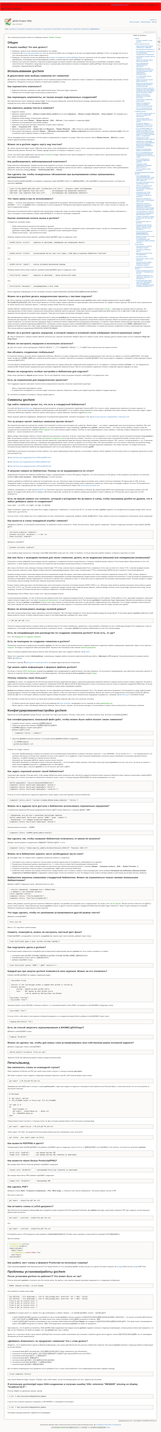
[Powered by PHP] (73, 1427)
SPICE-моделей (44, 430)
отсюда (119, 1266)
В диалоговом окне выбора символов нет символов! (144, 46)
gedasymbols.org (26, 408)
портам (107, 309)
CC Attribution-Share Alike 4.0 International (108, 1425)
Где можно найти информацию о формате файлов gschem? (144, 165)
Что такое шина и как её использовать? (143, 77)
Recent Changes (135, 22)
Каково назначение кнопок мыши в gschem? (144, 80)
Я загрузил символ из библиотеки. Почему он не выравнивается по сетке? (144, 125)
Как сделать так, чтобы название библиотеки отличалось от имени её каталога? (143, 194)
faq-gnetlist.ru (38, 29)
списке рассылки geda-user (32, 53)
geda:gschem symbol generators (37, 662)
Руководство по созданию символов (28, 637)
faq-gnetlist (21, 29)
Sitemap (154, 22)
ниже (89, 412)
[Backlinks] (159, 45)
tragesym (11, 647)
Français (58, 37)
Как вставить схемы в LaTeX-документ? (145, 259)
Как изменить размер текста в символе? (145, 57)
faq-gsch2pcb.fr (57, 29)
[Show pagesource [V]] (159, 38)
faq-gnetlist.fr (29, 29)
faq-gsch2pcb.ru (67, 29)
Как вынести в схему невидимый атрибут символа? (145, 138)
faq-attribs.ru (13, 29)
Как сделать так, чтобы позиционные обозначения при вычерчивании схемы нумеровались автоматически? (144, 71)
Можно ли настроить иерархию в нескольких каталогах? (143, 96)
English (51, 37)
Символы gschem (140, 111)
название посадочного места (55, 438)
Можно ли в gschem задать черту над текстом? (144, 60)
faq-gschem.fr (85, 29)
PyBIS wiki (18, 658)
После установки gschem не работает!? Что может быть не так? (145, 272)
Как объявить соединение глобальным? (144, 100)
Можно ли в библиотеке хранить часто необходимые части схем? (145, 200)
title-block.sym (124, 694)
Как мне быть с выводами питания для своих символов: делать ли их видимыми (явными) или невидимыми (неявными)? (145, 144)
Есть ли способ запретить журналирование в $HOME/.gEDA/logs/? (144, 233)
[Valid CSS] (92, 1427)
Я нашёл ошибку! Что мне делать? (144, 41)
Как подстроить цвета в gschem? (143, 222)
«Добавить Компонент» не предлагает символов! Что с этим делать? (145, 277)
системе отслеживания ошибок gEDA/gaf (63, 57)
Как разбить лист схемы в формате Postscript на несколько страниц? (144, 263)
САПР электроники (29, 671)
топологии (48, 155)
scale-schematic (64, 703)
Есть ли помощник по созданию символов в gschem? (143, 160)
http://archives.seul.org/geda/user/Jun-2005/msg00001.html (30, 457)
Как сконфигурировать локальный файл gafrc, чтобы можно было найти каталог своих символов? (145, 178)
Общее (137, 38)
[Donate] (64, 1427)
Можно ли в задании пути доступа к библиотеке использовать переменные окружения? (144, 188)
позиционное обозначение (48, 600)
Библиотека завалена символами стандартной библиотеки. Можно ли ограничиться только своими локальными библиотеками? (145, 206)
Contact (107, 1427)
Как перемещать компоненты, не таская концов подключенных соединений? (145, 53)
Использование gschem (142, 44)
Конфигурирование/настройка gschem (144, 173)
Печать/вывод (139, 244)
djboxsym (86, 652)
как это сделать (115, 903)
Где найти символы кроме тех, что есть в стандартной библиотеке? (145, 115)
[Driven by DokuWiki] (101, 1427)
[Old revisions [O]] (159, 41)
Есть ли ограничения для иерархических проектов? (144, 108)
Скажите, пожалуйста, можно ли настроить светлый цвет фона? (145, 218)
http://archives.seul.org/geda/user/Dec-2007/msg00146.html (30, 466)
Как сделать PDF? (141, 257)
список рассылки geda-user (90, 485)
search (152, 20)
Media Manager (145, 22)
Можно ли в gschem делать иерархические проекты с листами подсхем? (144, 85)
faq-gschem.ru (94, 29)
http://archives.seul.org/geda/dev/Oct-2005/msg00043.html (30, 462)
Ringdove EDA (119, 4)
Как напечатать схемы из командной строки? (144, 246)
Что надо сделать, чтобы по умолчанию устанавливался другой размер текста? (145, 213)
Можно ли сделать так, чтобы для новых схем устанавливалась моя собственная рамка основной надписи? (145, 239)
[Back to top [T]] (159, 48)
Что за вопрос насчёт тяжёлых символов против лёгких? (144, 120)
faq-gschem (76, 29)
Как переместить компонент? (145, 49)
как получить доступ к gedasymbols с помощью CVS (110, 417)
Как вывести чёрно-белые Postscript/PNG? (144, 253)
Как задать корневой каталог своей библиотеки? (145, 183)
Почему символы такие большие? (143, 169)
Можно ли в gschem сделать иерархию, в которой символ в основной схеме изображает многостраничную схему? (145, 90)
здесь (95, 673)
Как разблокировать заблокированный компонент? (142, 65)
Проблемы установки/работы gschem (144, 267)
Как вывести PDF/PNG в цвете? (143, 250)
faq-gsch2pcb (47, 29)
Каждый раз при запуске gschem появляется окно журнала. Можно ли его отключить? (144, 227)
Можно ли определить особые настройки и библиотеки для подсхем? (144, 104)
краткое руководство (88, 647)
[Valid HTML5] (82, 1427)
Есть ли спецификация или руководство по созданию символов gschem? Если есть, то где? (145, 155)
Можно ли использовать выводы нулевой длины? (144, 149)
